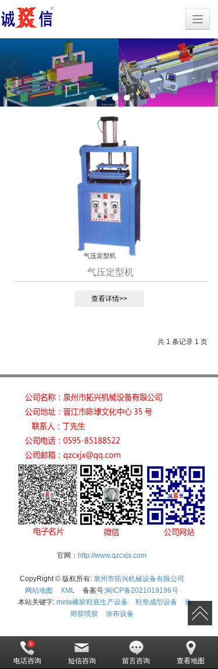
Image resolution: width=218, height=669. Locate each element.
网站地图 (39, 590)
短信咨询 (82, 661)
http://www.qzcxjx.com (112, 555)
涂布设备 (120, 614)
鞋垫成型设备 (156, 602)
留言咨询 (136, 661)
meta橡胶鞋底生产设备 (92, 602)
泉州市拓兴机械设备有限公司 (139, 579)
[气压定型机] (108, 187)
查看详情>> (109, 299)
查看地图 (191, 661)
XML (67, 590)
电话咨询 (27, 661)
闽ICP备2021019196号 (141, 590)
